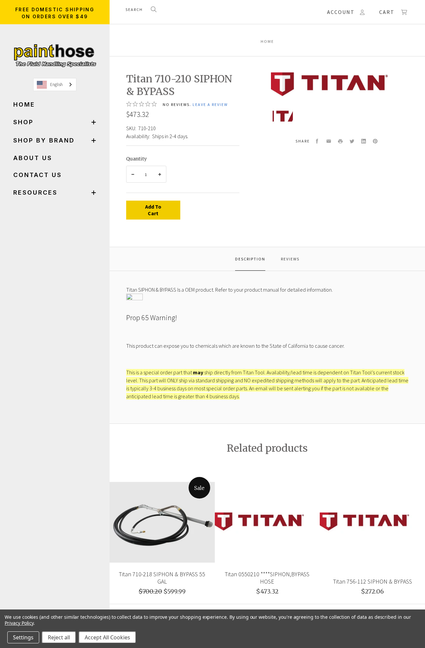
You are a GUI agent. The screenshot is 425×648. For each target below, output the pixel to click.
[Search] (154, 9)
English (56, 84)
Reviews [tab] (290, 258)
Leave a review (210, 104)
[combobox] (54, 84)
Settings (23, 637)
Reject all (59, 637)
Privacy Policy (19, 623)
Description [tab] (250, 258)
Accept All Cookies (107, 637)
